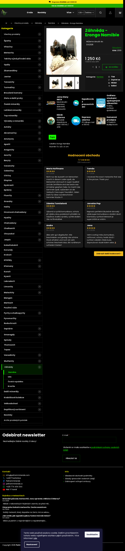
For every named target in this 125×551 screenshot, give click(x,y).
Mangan (8, 298)
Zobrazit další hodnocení (108, 253)
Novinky (8, 415)
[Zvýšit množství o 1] (99, 66)
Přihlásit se (71, 458)
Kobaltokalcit (11, 245)
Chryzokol (9, 233)
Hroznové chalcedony (15, 212)
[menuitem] (29, 12)
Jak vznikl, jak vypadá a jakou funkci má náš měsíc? (26, 516)
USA (9, 377)
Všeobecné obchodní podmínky (78, 475)
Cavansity (9, 166)
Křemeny (8, 266)
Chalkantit (9, 228)
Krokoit (7, 255)
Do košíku (113, 67)
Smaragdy (9, 334)
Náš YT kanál (11, 489)
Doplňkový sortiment (15, 409)
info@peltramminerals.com (18, 475)
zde (35, 538)
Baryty (7, 160)
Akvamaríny (10, 133)
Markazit (8, 303)
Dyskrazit (9, 185)
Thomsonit (9, 345)
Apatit (7, 144)
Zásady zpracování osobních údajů (80, 478)
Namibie (12, 372)
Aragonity (9, 149)
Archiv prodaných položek (15, 420)
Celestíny (9, 170)
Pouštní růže (10, 307)
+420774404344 (13, 478)
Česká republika (15, 381)
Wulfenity (9, 361)
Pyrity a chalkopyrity (14, 313)
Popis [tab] (52, 137)
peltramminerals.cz (14, 484)
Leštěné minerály (12, 110)
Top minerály (10, 115)
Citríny (7, 175)
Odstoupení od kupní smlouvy (78, 481)
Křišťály (8, 260)
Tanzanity (9, 82)
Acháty (7, 127)
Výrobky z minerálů (14, 121)
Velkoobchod (11, 403)
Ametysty (9, 139)
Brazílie (11, 386)
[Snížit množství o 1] (93, 66)
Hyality (7, 217)
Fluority (8, 195)
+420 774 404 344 (14, 486)
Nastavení (31, 544)
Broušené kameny (13, 93)
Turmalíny (9, 87)
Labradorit (9, 281)
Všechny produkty (12, 34)
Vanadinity (9, 355)
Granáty (8, 201)
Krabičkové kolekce (14, 397)
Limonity (8, 286)
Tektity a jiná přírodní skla (17, 58)
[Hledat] (100, 12)
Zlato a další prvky (13, 98)
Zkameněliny (10, 70)
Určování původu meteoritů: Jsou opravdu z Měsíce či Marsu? (31, 499)
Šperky (7, 40)
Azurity (7, 155)
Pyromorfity (10, 318)
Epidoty (8, 190)
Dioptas (8, 180)
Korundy (8, 250)
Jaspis (7, 239)
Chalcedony (10, 223)
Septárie (8, 328)
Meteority (9, 52)
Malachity (9, 292)
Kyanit (7, 276)
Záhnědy (8, 367)
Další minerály (11, 391)
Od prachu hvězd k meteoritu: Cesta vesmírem (24, 507)
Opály (7, 64)
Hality (7, 206)
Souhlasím (92, 534)
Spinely (7, 340)
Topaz (7, 349)
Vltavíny (8, 46)
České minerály (12, 104)
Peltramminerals (13, 481)
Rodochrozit (10, 323)
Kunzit (7, 271)
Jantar (7, 76)
